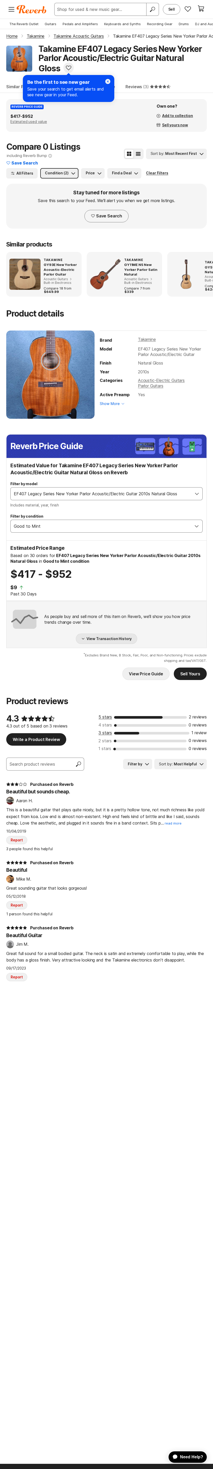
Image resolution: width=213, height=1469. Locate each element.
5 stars (105, 716)
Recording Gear (159, 24)
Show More (110, 403)
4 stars (105, 724)
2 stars (105, 740)
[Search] (152, 9)
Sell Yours (190, 673)
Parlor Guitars (150, 385)
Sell (171, 9)
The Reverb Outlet (23, 24)
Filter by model (23, 484)
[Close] (108, 81)
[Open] (197, 494)
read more (173, 823)
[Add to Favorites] (68, 68)
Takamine (147, 339)
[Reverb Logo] (31, 9)
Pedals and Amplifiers (80, 24)
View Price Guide (146, 673)
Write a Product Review (36, 739)
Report (17, 840)
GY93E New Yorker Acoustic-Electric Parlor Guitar (60, 269)
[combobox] (101, 494)
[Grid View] (129, 154)
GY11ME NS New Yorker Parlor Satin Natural (140, 269)
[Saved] (187, 8)
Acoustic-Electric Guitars (161, 380)
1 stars (104, 748)
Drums (184, 24)
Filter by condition (26, 516)
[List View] (138, 154)
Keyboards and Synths (122, 24)
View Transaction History (109, 638)
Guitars (50, 24)
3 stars (105, 732)
